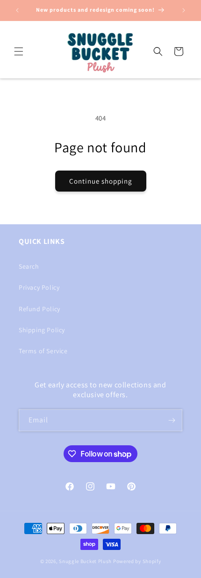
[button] (18, 51)
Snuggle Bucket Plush (85, 561)
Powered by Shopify (137, 561)
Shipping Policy (42, 330)
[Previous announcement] (17, 10)
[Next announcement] (183, 10)
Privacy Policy (39, 287)
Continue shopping (100, 181)
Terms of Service (43, 351)
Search (29, 266)
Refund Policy (39, 309)
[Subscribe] (171, 420)
